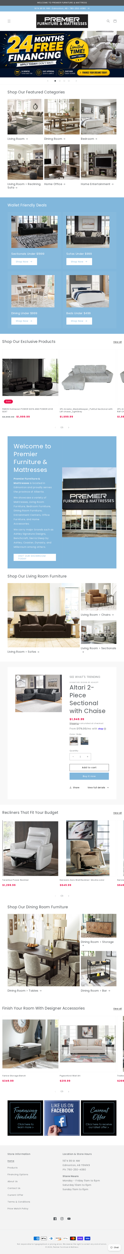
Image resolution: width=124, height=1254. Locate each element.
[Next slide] (76, 81)
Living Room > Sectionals (98, 648)
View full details (96, 787)
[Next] (68, 427)
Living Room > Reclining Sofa (24, 185)
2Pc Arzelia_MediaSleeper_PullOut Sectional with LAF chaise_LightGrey (86, 410)
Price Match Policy (18, 1208)
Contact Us (14, 1188)
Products (13, 1167)
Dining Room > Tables (23, 990)
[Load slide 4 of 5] (64, 81)
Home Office (53, 184)
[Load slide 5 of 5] (69, 81)
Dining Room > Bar (94, 990)
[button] (9, 21)
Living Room (16, 138)
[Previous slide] (47, 81)
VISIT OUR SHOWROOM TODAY (32, 557)
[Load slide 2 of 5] (55, 81)
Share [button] (76, 787)
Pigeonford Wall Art (70, 1076)
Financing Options (18, 1174)
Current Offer (15, 1195)
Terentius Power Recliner (15, 880)
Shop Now (22, 261)
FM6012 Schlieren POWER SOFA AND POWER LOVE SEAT (27, 410)
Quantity (74, 750)
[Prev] (55, 427)
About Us (13, 1181)
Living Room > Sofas (22, 651)
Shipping (74, 723)
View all (117, 341)
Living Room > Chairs (96, 614)
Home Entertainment (95, 184)
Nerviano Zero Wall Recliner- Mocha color (82, 880)
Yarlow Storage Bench (14, 1076)
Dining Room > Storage (97, 942)
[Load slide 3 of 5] (59, 81)
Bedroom (87, 138)
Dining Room (53, 138)
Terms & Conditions (19, 1201)
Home (11, 1160)
